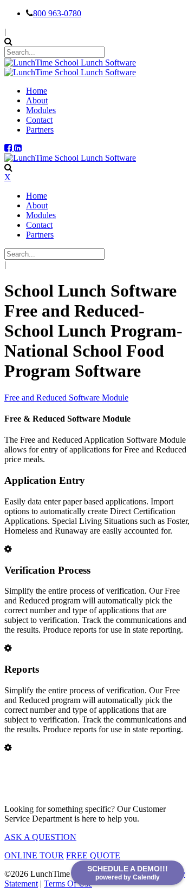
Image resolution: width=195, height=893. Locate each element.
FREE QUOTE (93, 855)
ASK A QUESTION (40, 837)
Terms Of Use (68, 883)
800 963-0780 (57, 13)
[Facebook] (9, 148)
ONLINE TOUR (34, 855)
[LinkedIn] (18, 148)
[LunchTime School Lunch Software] (70, 62)
